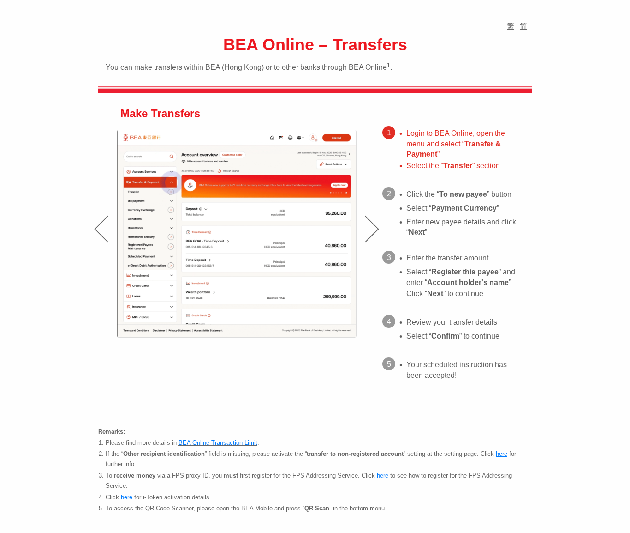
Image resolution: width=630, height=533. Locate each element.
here (382, 475)
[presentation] (101, 229)
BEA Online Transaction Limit (217, 442)
